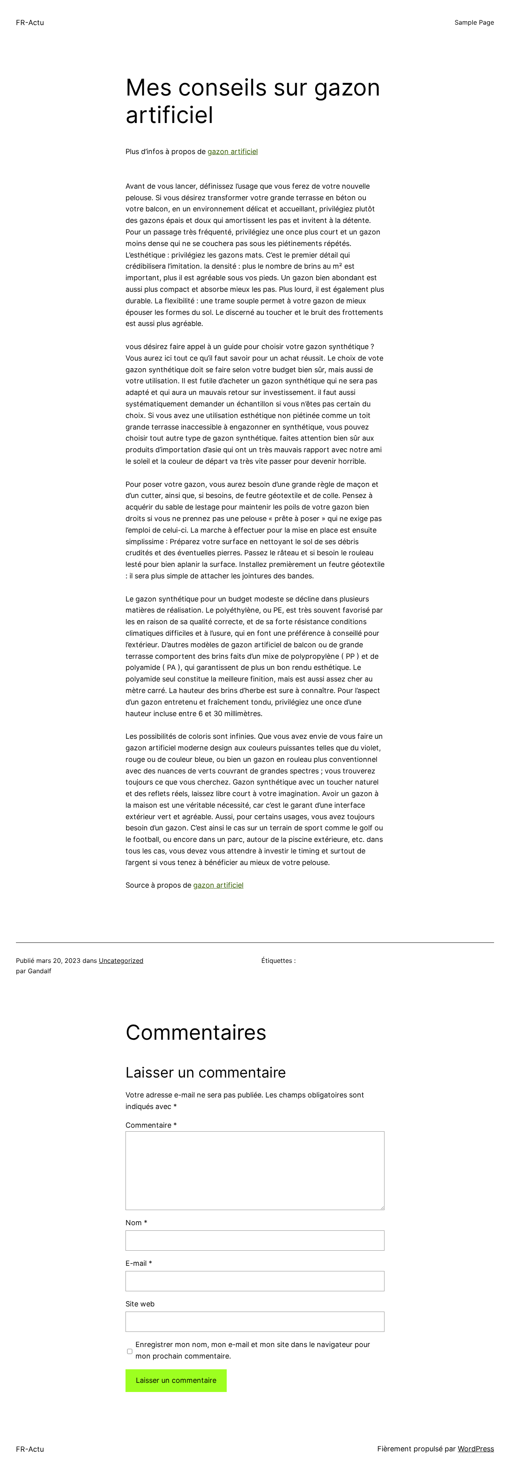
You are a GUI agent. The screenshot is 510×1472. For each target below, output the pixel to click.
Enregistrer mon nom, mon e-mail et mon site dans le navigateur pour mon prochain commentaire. (252, 1350)
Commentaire (151, 1125)
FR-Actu (30, 22)
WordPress (476, 1449)
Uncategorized (121, 960)
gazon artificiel (233, 151)
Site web (140, 1304)
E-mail (139, 1263)
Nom (136, 1222)
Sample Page (474, 22)
